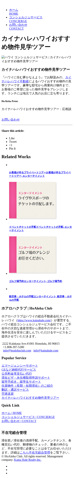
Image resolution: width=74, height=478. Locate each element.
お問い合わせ (11, 119)
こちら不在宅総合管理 (35, 452)
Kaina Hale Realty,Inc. (27, 459)
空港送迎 (8, 393)
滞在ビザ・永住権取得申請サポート (26, 377)
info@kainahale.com (45, 350)
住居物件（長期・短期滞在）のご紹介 (27, 385)
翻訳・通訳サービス (15, 389)
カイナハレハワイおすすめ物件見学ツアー (30, 397)
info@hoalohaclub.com (17, 350)
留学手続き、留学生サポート (21, 381)
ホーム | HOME (12, 413)
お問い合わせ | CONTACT (19, 421)
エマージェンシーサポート (20, 365)
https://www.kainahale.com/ (34, 320)
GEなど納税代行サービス (19, 369)
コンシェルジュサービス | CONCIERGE (28, 417)
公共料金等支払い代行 (17, 373)
